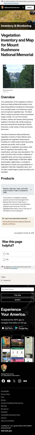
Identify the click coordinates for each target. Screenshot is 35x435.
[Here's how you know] (17, 2)
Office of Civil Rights (7, 420)
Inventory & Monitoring (16, 25)
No (7, 259)
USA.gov (4, 418)
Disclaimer (4, 412)
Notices (3, 400)
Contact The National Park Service (12, 403)
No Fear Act (4, 409)
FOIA (2, 397)
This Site (17, 295)
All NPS (17, 300)
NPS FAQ (4, 406)
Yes (7, 254)
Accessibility (5, 391)
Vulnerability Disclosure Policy (10, 415)
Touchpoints (14, 268)
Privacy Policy (5, 394)
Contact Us (7, 280)
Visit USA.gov (6, 431)
